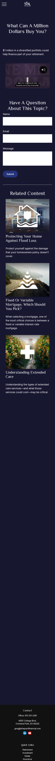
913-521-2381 (31, 715)
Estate (27, 756)
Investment (28, 753)
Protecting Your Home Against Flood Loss (24, 238)
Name (6, 114)
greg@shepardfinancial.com (27, 728)
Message (8, 148)
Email (6, 131)
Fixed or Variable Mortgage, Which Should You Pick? (25, 304)
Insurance (27, 759)
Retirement (28, 749)
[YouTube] (30, 733)
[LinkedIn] (25, 733)
